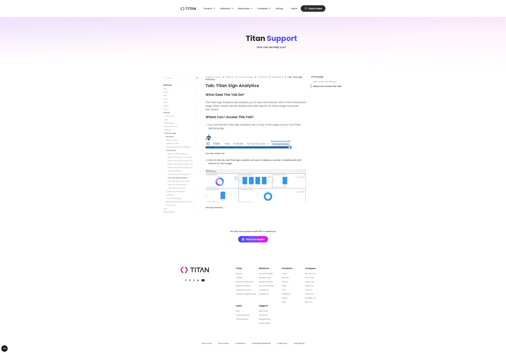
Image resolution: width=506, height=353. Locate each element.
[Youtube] (203, 280)
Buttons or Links (173, 143)
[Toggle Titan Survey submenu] (196, 205)
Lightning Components (176, 191)
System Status (265, 323)
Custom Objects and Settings (178, 147)
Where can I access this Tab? (327, 86)
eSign (284, 286)
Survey (166, 106)
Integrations (264, 294)
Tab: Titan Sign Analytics (178, 178)
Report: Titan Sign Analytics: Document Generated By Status (181, 161)
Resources (243, 8)
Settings (167, 130)
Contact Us (263, 315)
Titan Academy (242, 319)
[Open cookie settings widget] (4, 348)
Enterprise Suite (265, 277)
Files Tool (308, 302)
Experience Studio (266, 282)
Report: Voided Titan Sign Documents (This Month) (181, 167)
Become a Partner (243, 286)
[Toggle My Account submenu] (196, 123)
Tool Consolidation (266, 286)
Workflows (286, 294)
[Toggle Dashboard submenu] (196, 116)
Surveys (285, 282)
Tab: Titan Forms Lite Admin (179, 174)
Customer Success (243, 290)
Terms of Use (207, 343)
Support (263, 305)
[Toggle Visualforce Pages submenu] (196, 198)
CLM (165, 109)
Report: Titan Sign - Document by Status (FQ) (181, 157)
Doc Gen (285, 277)
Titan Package (170, 133)
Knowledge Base (242, 315)
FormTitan (170, 137)
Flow (165, 95)
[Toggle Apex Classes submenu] (196, 140)
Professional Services (244, 282)
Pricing (279, 8)
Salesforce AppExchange (246, 294)
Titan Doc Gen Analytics (177, 184)
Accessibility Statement (261, 343)
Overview (170, 195)
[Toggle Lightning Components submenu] (196, 191)
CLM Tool (308, 290)
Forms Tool (309, 277)
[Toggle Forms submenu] (196, 92)
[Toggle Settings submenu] (196, 130)
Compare (310, 268)
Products (287, 268)
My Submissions (171, 126)
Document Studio (266, 273)
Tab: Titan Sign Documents (178, 181)
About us (239, 273)
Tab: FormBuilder (174, 171)
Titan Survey (170, 205)
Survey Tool (309, 282)
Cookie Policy (282, 343)
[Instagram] (186, 280)
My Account (169, 123)
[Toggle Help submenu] (196, 120)
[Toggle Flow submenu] (196, 96)
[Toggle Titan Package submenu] (196, 133)
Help (166, 119)
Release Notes (169, 212)
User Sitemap (299, 343)
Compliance (264, 290)
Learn (239, 305)
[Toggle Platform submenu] (196, 113)
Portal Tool (309, 294)
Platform (166, 113)
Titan (239, 268)
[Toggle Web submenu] (196, 89)
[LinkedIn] (198, 280)
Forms (165, 92)
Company (262, 8)
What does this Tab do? (325, 81)
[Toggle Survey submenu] (196, 106)
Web (165, 89)
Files (165, 208)
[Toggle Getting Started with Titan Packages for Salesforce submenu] (196, 202)
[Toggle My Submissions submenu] (196, 126)
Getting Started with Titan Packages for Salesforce (180, 202)
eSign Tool (309, 286)
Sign (165, 99)
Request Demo (265, 319)
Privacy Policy (223, 343)
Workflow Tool (310, 298)
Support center (213, 77)
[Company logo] (188, 8)
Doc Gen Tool (310, 273)
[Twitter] (194, 280)
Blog (238, 311)
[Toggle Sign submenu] (196, 99)
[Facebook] (190, 280)
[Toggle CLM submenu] (196, 109)
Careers (239, 277)
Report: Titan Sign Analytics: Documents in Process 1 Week (181, 164)
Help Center (263, 311)
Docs (165, 102)
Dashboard (169, 116)
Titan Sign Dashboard (176, 188)
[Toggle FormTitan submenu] (196, 137)
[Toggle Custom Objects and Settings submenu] (196, 147)
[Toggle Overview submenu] (196, 195)
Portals (284, 298)
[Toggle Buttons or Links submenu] (196, 144)
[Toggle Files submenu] (196, 209)
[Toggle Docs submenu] (196, 102)
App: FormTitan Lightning (178, 154)
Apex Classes (172, 140)
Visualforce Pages (174, 198)
